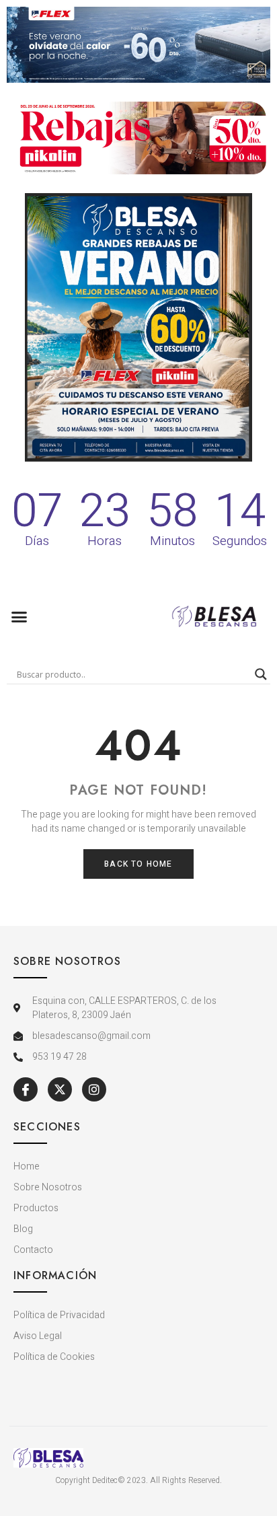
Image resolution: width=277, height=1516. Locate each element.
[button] (19, 616)
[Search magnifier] (260, 674)
